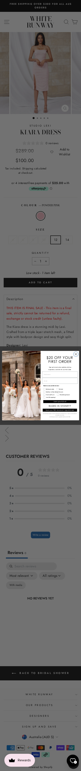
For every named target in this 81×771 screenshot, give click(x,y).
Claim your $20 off (59, 402)
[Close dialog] (75, 353)
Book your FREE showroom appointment (60, 410)
